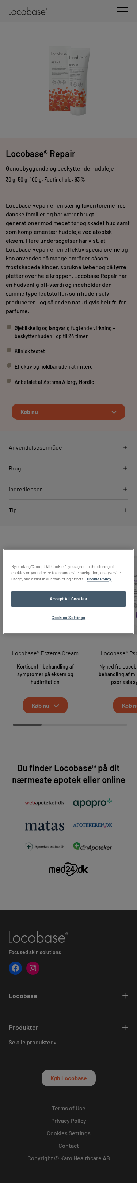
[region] (68, 591)
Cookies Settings (68, 617)
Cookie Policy (99, 579)
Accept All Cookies (68, 599)
